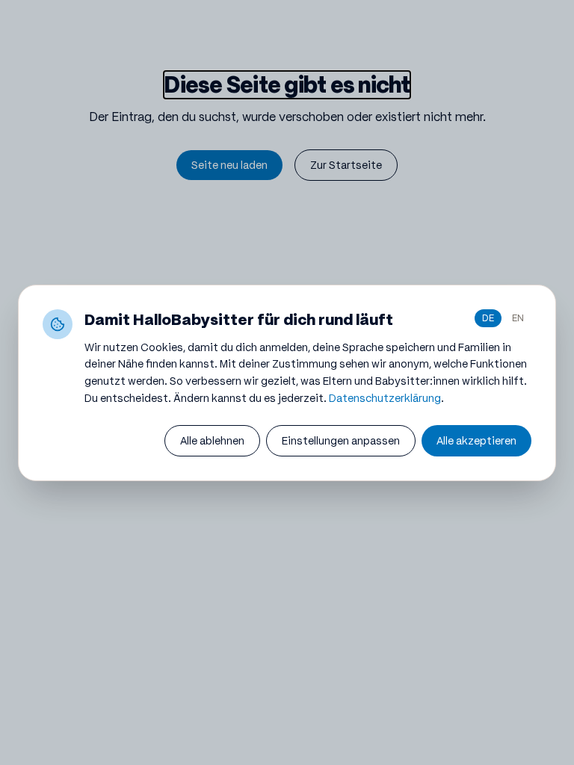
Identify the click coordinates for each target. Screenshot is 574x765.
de (488, 317)
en (518, 317)
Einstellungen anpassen (341, 440)
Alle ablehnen (212, 440)
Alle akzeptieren (476, 440)
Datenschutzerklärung (385, 398)
